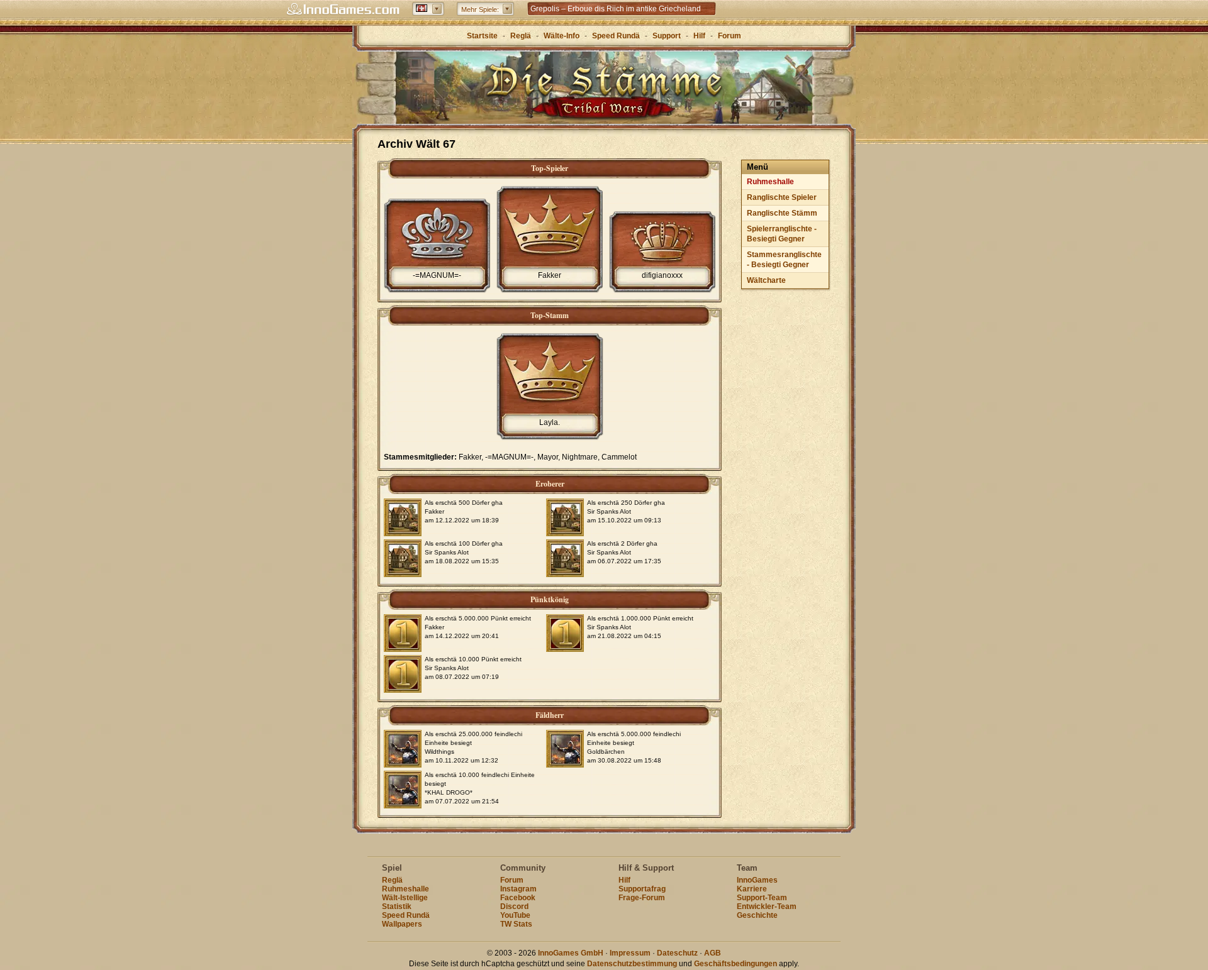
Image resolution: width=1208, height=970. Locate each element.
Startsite (482, 35)
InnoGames (757, 880)
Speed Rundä (616, 35)
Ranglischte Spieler (782, 197)
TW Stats (516, 924)
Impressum (630, 953)
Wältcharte (766, 280)
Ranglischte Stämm (782, 213)
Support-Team (762, 897)
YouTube (515, 915)
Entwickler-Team (767, 906)
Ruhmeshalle (770, 181)
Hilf (699, 35)
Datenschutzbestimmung (632, 963)
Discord (514, 906)
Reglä (520, 35)
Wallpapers (402, 924)
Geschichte (757, 915)
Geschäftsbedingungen (735, 963)
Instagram (518, 889)
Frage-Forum (641, 897)
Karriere (752, 889)
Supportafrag (642, 889)
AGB (712, 953)
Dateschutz (677, 953)
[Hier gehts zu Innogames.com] (343, 9)
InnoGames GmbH (570, 953)
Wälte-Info (561, 35)
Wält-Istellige (405, 897)
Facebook (517, 897)
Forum (729, 35)
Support (666, 35)
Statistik (396, 906)
